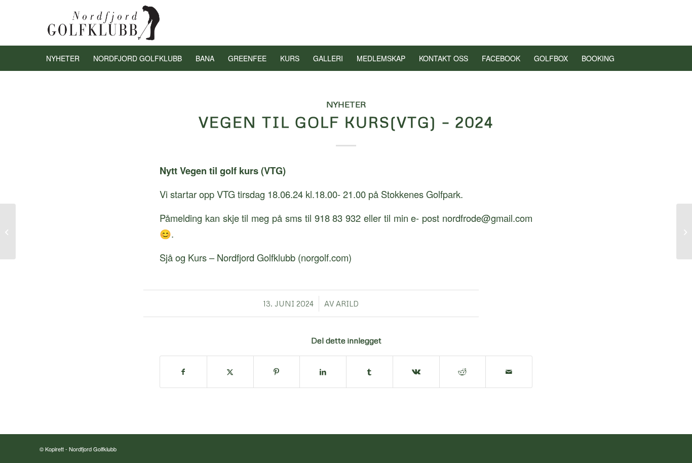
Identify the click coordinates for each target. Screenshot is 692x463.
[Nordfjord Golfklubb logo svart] (104, 23)
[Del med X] (230, 372)
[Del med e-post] (509, 372)
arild (347, 303)
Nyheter (346, 104)
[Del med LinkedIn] (323, 372)
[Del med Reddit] (463, 372)
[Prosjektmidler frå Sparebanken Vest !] (8, 231)
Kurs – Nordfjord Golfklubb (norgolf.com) (270, 257)
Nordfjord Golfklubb (93, 449)
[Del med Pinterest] (277, 372)
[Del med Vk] (416, 372)
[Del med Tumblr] (370, 372)
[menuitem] (63, 58)
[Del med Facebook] (183, 372)
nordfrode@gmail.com (487, 217)
